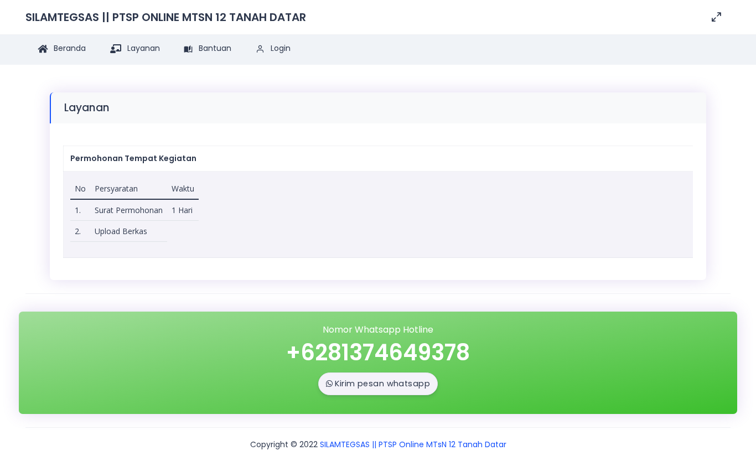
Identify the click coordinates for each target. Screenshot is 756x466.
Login (279, 48)
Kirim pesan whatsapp (382, 383)
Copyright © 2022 (284, 444)
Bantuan (213, 48)
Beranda (68, 48)
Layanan (142, 48)
